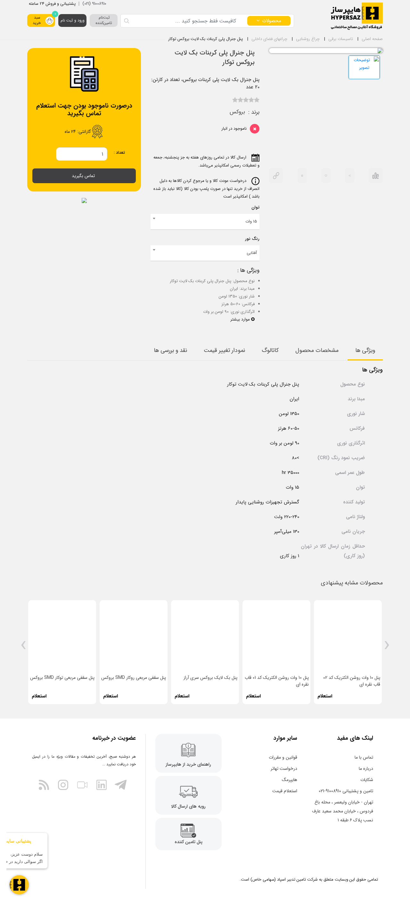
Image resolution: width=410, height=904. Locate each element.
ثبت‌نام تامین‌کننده (103, 20)
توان (255, 207)
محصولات (271, 21)
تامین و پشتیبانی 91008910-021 (346, 790)
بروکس (237, 112)
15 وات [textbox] (251, 221)
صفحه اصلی (372, 39)
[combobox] (205, 222)
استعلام (324, 696)
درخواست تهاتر (284, 768)
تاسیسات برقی (340, 39)
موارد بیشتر (240, 319)
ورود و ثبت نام (73, 20)
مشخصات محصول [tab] (317, 350)
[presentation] (387, 647)
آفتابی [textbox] (252, 252)
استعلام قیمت (284, 790)
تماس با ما (364, 757)
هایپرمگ (289, 779)
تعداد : (119, 152)
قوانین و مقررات (283, 757)
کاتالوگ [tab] (270, 350)
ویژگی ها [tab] (365, 350)
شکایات (366, 779)
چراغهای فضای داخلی (269, 39)
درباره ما (366, 768)
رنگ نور (252, 238)
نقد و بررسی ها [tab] (170, 350)
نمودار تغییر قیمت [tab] (224, 350)
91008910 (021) (94, 4)
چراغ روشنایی (308, 39)
